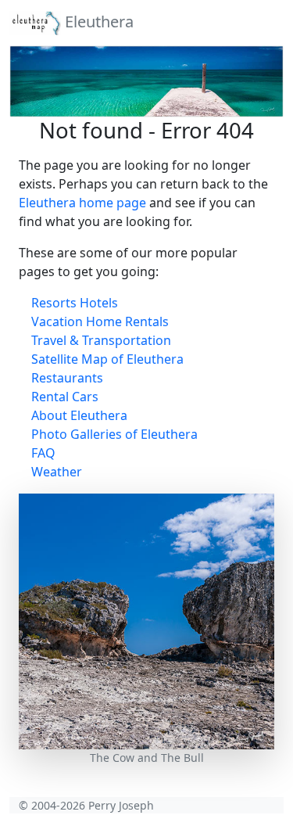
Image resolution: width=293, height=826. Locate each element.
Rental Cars (64, 396)
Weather (56, 471)
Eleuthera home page (82, 202)
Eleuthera (97, 21)
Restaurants (67, 377)
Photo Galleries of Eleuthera (114, 434)
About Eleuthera (79, 415)
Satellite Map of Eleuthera (107, 359)
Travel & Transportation (101, 340)
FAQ (43, 452)
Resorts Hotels (74, 302)
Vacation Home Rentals (100, 321)
